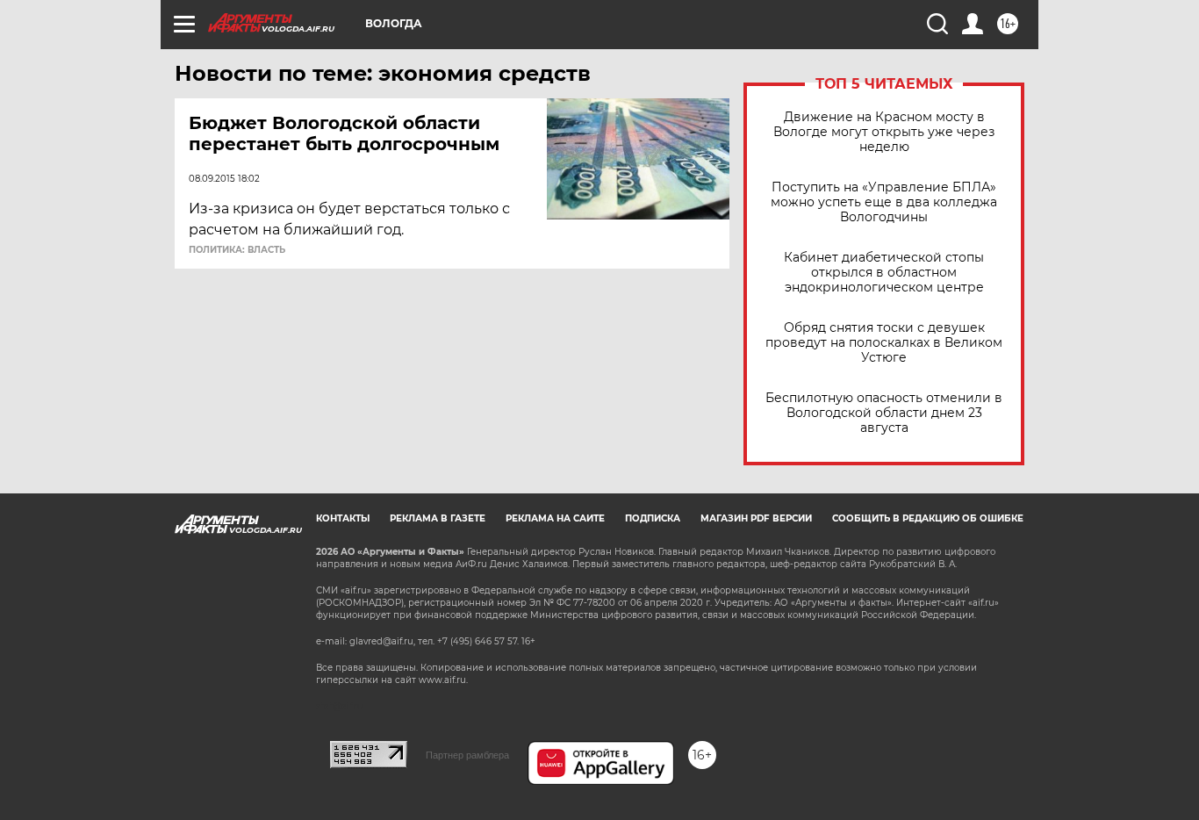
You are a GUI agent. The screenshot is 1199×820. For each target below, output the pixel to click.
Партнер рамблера (467, 755)
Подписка (652, 518)
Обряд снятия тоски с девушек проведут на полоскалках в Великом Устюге (883, 342)
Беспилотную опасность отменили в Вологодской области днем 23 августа (883, 413)
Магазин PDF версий (756, 518)
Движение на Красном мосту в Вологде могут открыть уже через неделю (883, 132)
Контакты (343, 518)
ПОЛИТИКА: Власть (237, 250)
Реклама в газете (437, 518)
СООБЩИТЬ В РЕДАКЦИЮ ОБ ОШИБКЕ (927, 518)
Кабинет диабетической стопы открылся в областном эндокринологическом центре (884, 272)
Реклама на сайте (555, 518)
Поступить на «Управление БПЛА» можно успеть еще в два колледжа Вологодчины (884, 202)
